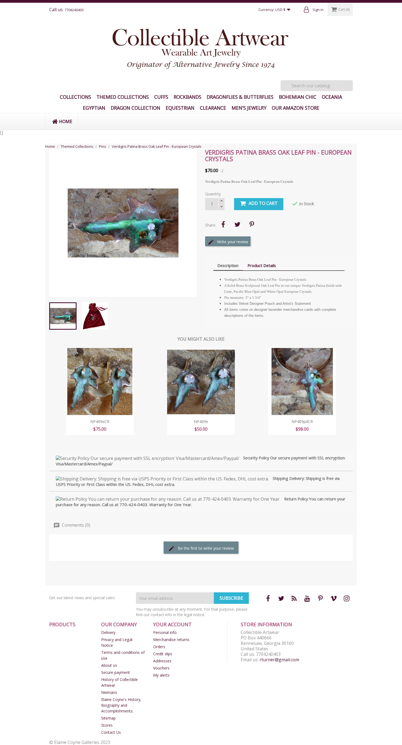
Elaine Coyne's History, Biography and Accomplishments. (121, 705)
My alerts (161, 675)
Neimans (109, 692)
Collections (75, 97)
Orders (159, 646)
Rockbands (187, 97)
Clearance (213, 108)
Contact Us (111, 732)
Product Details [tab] (261, 265)
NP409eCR (99, 421)
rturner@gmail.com (279, 660)
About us (109, 665)
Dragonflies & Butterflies (240, 97)
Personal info (165, 632)
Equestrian (180, 108)
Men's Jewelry (249, 108)
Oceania (332, 97)
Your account (172, 624)
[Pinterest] (251, 224)
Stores (107, 725)
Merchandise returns (171, 639)
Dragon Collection (135, 108)
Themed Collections (123, 97)
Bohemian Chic (297, 97)
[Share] (223, 224)
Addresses (162, 660)
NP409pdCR (302, 421)
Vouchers (161, 668)
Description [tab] (227, 265)
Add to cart (263, 203)
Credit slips (162, 653)
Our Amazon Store (295, 108)
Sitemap (108, 718)
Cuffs (161, 97)
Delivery (108, 632)
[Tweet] (237, 224)
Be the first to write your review (205, 548)
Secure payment (115, 672)
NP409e (201, 421)
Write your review (232, 241)
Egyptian (94, 108)
